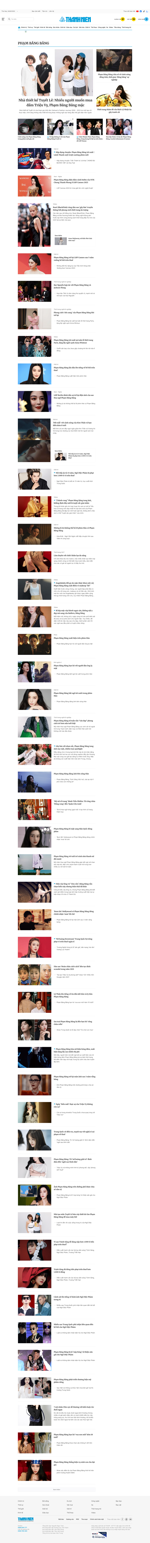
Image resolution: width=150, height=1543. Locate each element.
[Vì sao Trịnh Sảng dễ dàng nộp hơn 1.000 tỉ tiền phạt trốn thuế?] (34, 1250)
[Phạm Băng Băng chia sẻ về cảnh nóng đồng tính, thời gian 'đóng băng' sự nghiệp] (114, 60)
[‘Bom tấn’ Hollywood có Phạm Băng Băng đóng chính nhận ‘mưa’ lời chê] (34, 919)
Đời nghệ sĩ (57, 662)
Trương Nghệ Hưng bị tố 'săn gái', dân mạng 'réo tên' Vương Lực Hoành (75, 948)
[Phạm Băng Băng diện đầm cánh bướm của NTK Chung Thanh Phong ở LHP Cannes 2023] (34, 186)
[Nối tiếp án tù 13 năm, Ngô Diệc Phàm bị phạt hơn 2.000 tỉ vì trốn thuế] (61, 456)
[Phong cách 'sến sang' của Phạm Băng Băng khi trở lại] (34, 318)
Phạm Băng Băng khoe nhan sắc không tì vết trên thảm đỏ (74, 1444)
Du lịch (75, 27)
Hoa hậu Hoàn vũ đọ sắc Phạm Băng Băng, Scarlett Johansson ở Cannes (118, 138)
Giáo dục (69, 27)
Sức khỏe (56, 27)
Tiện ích (44, 11)
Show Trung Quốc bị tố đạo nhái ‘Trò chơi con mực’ (75, 1030)
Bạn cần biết (36, 11)
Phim (55, 635)
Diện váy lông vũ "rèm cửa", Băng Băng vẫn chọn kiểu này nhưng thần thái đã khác (73, 885)
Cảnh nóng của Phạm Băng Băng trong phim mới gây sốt (29, 138)
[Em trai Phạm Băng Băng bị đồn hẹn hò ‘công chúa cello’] (34, 1029)
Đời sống (49, 27)
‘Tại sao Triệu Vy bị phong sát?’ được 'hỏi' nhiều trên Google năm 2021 (75, 976)
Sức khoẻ (45, 1505)
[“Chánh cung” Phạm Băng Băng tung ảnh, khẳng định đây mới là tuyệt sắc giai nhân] (34, 506)
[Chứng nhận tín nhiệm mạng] (99, 1535)
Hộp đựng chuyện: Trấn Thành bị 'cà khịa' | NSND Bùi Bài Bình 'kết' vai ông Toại (76, 162)
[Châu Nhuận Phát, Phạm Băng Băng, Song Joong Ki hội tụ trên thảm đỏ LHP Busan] (90, 127)
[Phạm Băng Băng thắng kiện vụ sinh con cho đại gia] (34, 1470)
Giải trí (87, 27)
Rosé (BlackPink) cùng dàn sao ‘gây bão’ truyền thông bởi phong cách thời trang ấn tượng (73, 208)
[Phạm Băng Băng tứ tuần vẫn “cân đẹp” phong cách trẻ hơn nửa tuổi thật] (34, 727)
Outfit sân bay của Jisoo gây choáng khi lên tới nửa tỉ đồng (76, 349)
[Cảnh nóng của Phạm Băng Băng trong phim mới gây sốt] (31, 127)
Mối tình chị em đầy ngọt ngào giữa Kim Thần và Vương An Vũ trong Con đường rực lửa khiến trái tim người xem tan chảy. (74, 431)
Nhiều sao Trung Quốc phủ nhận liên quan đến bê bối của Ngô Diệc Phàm (76, 1306)
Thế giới (36, 27)
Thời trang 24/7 (59, 552)
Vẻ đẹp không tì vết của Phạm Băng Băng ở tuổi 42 (58, 138)
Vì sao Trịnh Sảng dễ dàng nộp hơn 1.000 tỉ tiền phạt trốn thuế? (74, 1243)
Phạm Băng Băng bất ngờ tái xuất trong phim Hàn (74, 674)
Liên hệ (51, 11)
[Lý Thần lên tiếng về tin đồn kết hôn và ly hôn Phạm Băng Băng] (34, 1002)
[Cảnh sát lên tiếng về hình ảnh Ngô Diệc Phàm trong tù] (34, 1305)
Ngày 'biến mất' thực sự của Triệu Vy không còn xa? (73, 1105)
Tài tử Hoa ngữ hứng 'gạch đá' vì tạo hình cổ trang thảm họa (75, 811)
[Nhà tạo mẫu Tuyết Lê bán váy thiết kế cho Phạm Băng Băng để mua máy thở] (34, 1222)
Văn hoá (70, 1505)
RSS (77, 1519)
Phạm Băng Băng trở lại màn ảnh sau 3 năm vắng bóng (74, 921)
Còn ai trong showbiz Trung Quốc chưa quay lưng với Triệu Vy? (76, 1114)
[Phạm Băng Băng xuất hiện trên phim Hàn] (34, 644)
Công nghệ (101, 27)
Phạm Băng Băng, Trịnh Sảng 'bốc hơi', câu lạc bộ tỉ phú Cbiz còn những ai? (75, 780)
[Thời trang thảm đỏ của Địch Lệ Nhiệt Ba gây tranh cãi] (114, 95)
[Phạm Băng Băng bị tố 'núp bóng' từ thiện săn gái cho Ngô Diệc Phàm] (34, 1360)
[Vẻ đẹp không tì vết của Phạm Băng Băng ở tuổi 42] (60, 127)
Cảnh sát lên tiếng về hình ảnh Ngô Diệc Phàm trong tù (73, 1298)
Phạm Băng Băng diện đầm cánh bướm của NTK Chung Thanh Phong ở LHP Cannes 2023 (74, 181)
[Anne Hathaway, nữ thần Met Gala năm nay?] (61, 241)
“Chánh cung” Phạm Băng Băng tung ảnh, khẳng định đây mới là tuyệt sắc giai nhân (72, 501)
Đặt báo (61, 1519)
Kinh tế (42, 27)
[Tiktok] (144, 11)
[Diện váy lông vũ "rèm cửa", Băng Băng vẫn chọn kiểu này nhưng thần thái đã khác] (34, 892)
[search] (20, 19)
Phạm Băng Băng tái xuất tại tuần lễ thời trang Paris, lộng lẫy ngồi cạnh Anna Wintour (75, 322)
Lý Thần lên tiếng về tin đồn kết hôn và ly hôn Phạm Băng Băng (73, 995)
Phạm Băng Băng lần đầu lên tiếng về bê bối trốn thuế (74, 369)
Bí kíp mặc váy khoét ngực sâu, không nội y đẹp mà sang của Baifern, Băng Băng (73, 611)
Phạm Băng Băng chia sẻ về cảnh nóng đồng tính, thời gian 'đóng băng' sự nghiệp (114, 77)
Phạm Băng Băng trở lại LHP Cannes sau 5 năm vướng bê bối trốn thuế (74, 258)
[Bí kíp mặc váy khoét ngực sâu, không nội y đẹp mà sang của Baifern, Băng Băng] (34, 616)
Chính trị (24, 27)
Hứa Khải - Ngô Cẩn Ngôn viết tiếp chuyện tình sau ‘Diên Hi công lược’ (75, 537)
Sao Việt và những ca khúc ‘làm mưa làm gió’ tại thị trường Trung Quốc (75, 1389)
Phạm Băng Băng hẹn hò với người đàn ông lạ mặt (74, 644)
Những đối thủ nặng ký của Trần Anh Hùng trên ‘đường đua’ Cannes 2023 (74, 267)
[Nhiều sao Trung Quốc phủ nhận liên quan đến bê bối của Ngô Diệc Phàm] (34, 1332)
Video (111, 27)
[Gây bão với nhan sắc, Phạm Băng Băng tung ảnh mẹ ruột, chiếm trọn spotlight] (34, 754)
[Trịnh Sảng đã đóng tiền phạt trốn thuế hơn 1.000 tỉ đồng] (34, 1277)
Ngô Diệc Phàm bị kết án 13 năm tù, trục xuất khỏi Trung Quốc (75, 482)
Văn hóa (81, 27)
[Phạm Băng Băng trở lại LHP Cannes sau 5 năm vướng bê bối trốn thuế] (34, 263)
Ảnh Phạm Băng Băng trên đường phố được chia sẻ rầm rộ (75, 1086)
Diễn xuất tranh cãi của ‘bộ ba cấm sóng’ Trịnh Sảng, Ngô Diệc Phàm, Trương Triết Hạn (75, 1251)
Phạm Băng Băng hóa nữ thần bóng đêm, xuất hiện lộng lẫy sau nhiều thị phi (74, 1050)
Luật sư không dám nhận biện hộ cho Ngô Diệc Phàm (76, 1333)
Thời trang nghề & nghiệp (62, 282)
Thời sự (30, 27)
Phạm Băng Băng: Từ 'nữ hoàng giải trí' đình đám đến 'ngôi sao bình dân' (76, 1141)
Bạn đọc (119, 1501)
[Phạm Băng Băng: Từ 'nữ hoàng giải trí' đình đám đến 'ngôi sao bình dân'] (34, 1167)
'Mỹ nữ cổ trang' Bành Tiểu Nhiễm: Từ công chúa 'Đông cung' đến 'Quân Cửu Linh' (74, 802)
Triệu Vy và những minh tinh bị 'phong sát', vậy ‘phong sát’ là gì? (76, 1169)
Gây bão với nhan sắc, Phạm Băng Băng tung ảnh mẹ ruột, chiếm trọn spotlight (73, 747)
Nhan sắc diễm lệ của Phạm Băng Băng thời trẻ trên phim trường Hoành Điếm (75, 1471)
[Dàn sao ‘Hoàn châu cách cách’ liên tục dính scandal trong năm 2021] (34, 974)
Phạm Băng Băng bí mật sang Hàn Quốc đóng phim (73, 830)
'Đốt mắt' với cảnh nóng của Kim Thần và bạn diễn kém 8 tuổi (72, 424)
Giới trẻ (62, 27)
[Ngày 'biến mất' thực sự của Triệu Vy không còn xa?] (34, 1112)
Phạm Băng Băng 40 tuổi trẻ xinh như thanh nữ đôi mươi (74, 857)
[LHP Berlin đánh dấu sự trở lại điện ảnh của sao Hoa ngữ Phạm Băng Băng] (34, 401)
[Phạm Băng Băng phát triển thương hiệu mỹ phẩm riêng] (34, 1387)
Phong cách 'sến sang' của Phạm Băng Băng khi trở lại (74, 313)
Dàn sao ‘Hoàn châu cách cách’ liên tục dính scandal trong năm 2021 (72, 967)
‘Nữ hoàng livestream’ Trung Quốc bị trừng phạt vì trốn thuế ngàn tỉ (73, 940)
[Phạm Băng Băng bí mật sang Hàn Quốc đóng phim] (34, 837)
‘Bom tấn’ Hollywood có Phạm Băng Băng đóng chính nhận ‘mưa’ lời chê (76, 838)
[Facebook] (140, 11)
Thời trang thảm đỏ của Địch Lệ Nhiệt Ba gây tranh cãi (114, 110)
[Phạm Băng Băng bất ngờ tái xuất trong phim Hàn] (34, 699)
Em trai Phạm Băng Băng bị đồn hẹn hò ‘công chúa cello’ (73, 1022)
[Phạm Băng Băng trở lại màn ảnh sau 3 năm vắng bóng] (34, 1084)
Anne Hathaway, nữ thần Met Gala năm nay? (80, 239)
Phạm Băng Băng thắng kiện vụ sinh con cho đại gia (74, 1463)
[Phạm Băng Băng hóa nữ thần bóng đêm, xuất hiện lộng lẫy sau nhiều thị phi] (34, 1057)
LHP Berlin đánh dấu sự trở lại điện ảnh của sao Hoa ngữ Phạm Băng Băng (74, 396)
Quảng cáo (70, 1519)
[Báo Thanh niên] (25, 1519)
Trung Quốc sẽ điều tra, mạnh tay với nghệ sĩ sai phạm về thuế (74, 1133)
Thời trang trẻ (126, 27)
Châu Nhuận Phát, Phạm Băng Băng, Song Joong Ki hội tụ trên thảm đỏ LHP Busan (90, 139)
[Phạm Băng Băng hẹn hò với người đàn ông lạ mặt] (34, 671)
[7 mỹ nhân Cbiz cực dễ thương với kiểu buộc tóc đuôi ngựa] (34, 1415)
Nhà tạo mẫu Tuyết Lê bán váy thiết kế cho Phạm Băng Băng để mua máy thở (74, 1215)
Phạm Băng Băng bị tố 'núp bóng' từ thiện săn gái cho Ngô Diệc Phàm (76, 1196)
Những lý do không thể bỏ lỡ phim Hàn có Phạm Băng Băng (76, 405)
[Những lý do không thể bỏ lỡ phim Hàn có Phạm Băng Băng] (34, 534)
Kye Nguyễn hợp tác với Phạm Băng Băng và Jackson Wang (72, 286)
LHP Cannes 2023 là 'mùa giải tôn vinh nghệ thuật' (75, 188)
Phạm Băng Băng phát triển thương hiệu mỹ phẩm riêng (72, 1380)
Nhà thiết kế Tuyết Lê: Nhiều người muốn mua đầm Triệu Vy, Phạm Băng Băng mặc (55, 102)
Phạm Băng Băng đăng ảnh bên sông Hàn (72, 701)
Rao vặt (118, 1505)
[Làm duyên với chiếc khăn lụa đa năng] (34, 561)
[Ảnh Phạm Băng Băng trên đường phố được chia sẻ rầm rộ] (34, 1195)
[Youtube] (137, 11)
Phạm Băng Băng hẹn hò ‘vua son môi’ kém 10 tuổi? (75, 1002)
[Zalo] (147, 11)
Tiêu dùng (117, 27)
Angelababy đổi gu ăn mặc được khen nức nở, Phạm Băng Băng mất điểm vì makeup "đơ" (74, 584)
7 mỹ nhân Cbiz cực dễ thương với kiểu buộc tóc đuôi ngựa (74, 1408)
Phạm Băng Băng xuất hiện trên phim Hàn (72, 376)
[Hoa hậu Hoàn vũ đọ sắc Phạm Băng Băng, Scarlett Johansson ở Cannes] (119, 127)
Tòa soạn (84, 1519)
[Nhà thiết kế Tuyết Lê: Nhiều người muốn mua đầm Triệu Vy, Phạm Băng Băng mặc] (55, 72)
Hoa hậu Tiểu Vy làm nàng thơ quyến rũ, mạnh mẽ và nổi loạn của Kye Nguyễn (76, 294)
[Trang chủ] (19, 27)
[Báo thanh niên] (75, 19)
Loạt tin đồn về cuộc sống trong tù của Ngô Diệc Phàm (74, 1224)
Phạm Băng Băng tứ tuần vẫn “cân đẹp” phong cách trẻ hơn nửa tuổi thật (73, 722)
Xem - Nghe (58, 176)
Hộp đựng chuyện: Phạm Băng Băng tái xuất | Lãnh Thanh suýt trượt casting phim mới (74, 153)
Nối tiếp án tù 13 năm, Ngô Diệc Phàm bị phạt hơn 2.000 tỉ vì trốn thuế (80, 456)
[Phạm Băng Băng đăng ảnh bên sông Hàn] (34, 782)
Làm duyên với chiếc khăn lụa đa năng (70, 555)
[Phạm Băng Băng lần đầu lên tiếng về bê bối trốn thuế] (34, 373)
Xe (107, 27)
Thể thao (94, 27)
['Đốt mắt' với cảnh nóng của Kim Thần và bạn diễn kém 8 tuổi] (34, 440)
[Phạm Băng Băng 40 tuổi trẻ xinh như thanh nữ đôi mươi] (34, 864)
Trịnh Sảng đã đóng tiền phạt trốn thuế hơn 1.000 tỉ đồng (72, 1270)
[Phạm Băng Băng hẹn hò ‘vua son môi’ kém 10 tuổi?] (34, 1442)
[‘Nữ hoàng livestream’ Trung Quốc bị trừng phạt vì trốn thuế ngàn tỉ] (34, 947)
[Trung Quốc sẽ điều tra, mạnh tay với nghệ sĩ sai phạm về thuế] (34, 1140)
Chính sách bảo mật (97, 1519)
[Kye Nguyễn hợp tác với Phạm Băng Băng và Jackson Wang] (34, 291)
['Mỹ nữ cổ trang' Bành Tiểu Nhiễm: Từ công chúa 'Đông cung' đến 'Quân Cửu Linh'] (34, 809)
